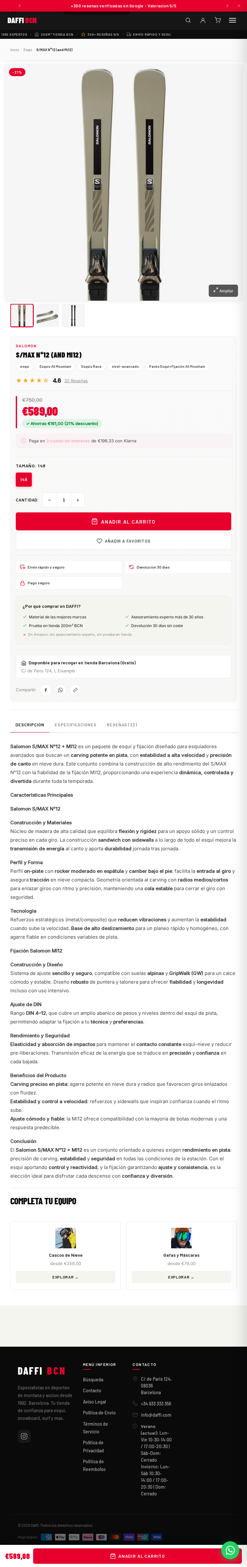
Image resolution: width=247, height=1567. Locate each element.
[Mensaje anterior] (19, 5)
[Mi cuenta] (203, 20)
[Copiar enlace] (75, 690)
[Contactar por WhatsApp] (230, 1550)
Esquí (27, 50)
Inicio (14, 50)
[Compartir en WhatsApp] (60, 690)
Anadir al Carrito (128, 521)
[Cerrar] (239, 5)
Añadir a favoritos (128, 541)
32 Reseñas (76, 380)
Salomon (26, 345)
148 (23, 479)
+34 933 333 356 (156, 1403)
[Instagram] (24, 1436)
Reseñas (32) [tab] (122, 724)
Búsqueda (93, 1379)
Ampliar (225, 290)
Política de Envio (99, 1412)
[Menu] (232, 20)
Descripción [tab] (29, 724)
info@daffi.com (156, 1415)
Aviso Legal (94, 1401)
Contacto (92, 1390)
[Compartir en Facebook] (45, 690)
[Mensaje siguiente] (227, 5)
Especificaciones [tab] (75, 724)
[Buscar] (188, 20)
